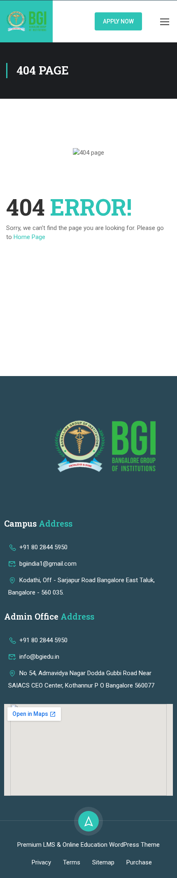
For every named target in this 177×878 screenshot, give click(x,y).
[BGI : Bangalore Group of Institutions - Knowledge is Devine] (26, 21)
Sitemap (103, 862)
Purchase (139, 862)
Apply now (118, 21)
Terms (71, 862)
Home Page (29, 237)
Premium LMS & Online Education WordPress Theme (88, 844)
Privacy (41, 862)
